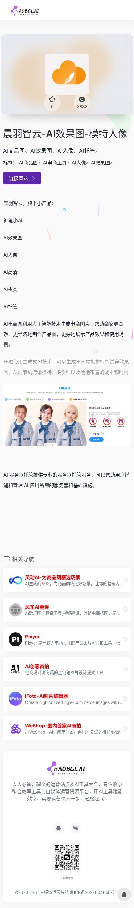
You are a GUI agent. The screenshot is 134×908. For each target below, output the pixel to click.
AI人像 (79, 163)
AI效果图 (100, 163)
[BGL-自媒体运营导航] (25, 10)
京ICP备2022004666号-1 (94, 892)
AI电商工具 (55, 163)
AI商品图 (28, 163)
